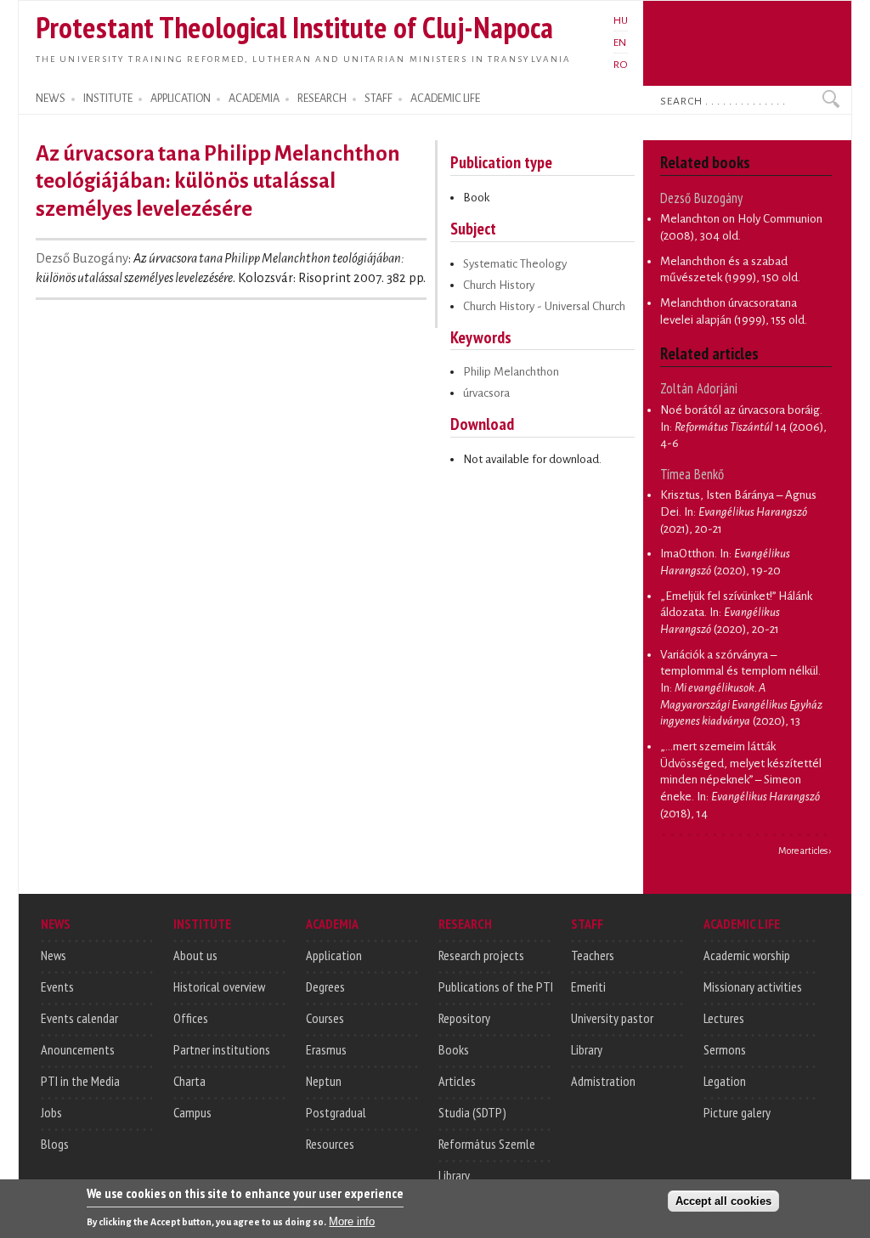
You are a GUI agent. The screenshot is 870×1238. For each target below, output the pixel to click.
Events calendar (79, 1017)
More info (352, 1221)
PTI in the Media (80, 1080)
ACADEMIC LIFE (445, 99)
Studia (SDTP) (472, 1112)
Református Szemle (486, 1143)
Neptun (324, 1080)
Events (57, 986)
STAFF (378, 99)
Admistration (603, 1080)
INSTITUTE (108, 99)
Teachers (592, 955)
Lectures (723, 1017)
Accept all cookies (723, 1201)
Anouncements (78, 1049)
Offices (190, 1017)
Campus (192, 1112)
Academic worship (746, 955)
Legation (724, 1080)
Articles (457, 1080)
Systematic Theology (515, 263)
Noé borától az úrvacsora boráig (740, 410)
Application (334, 955)
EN (619, 42)
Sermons (724, 1049)
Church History (498, 285)
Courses (325, 1017)
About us (195, 955)
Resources (330, 1143)
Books (453, 1049)
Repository (464, 1017)
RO (620, 65)
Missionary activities (752, 986)
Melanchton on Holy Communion (741, 218)
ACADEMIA (254, 99)
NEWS (50, 99)
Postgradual (336, 1112)
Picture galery (737, 1112)
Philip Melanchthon (511, 371)
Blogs (55, 1143)
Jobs (51, 1112)
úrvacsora (486, 393)
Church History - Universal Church (544, 306)
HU (620, 20)
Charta (189, 1080)
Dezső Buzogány (82, 258)
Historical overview (219, 986)
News (53, 955)
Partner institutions (221, 1049)
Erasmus (326, 1049)
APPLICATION (180, 99)
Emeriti (588, 986)
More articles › (805, 850)
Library (454, 1175)
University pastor (612, 1017)
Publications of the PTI (495, 986)
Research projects (481, 955)
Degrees (325, 986)
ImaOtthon (687, 553)
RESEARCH (322, 99)
